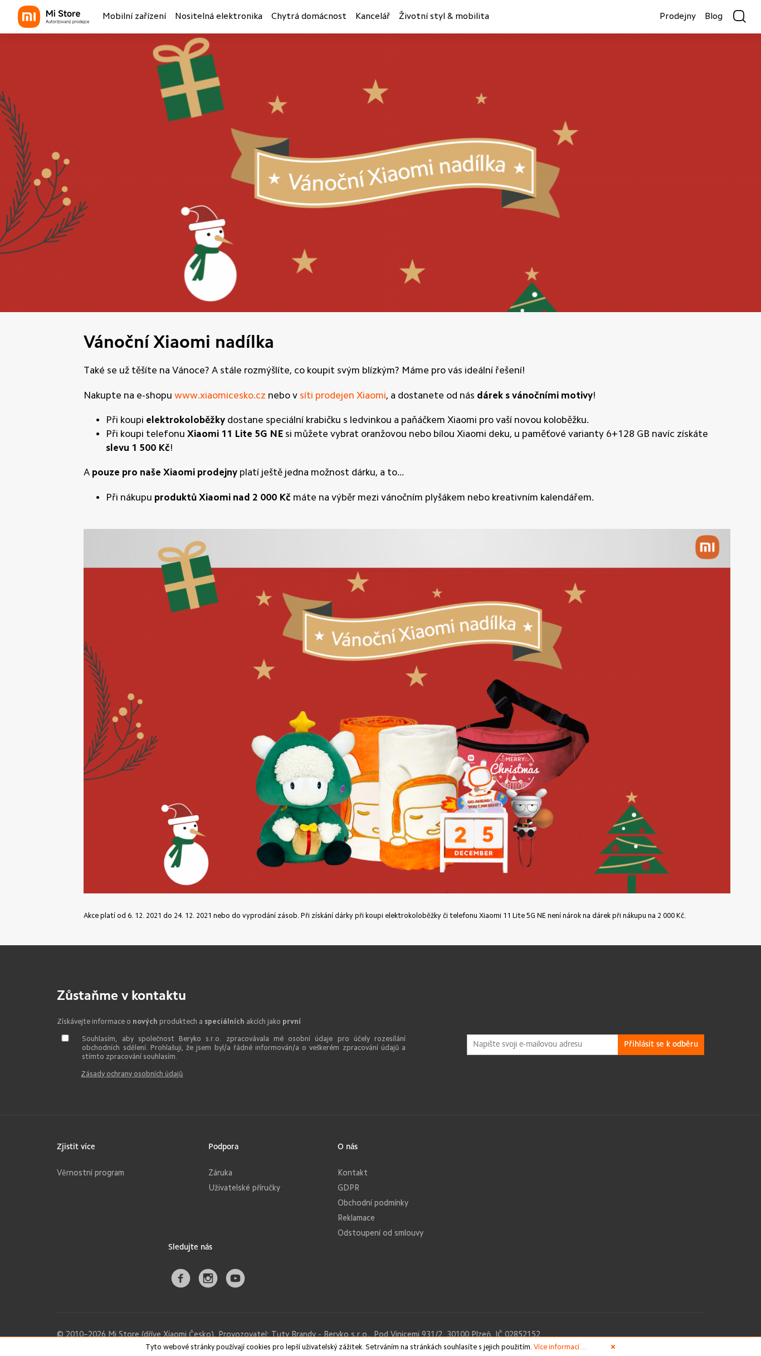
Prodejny (678, 16)
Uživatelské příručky (244, 1188)
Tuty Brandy (293, 1334)
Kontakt (353, 1173)
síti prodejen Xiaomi (343, 395)
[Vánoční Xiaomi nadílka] (380, 309)
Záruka (220, 1173)
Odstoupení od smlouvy (380, 1233)
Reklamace (356, 1218)
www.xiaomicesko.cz (220, 395)
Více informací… (560, 1346)
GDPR (348, 1188)
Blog (714, 16)
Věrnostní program (90, 1173)
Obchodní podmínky (373, 1203)
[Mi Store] (53, 16)
